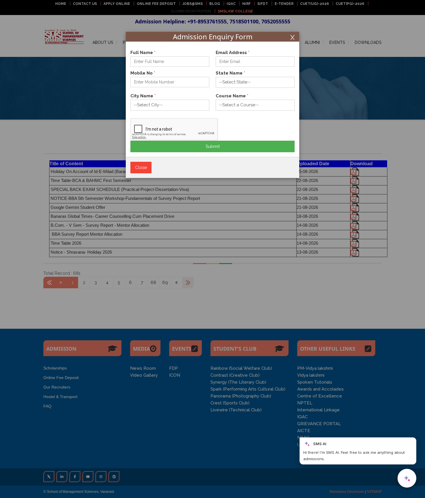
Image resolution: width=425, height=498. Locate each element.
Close (141, 167)
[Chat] (407, 478)
